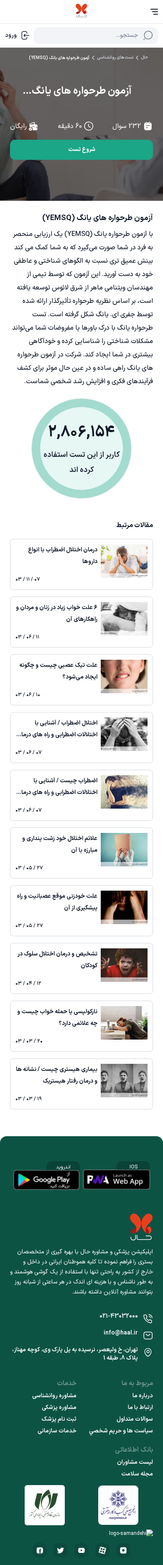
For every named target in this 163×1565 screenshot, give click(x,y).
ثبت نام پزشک (58, 1419)
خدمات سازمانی (57, 1431)
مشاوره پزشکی (59, 1408)
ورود (11, 35)
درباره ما (142, 1396)
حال (144, 57)
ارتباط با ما (140, 1408)
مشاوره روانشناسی (54, 1396)
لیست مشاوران (135, 1462)
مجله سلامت (137, 1474)
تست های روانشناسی (115, 57)
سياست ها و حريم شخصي (121, 1431)
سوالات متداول (135, 1419)
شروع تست (81, 149)
